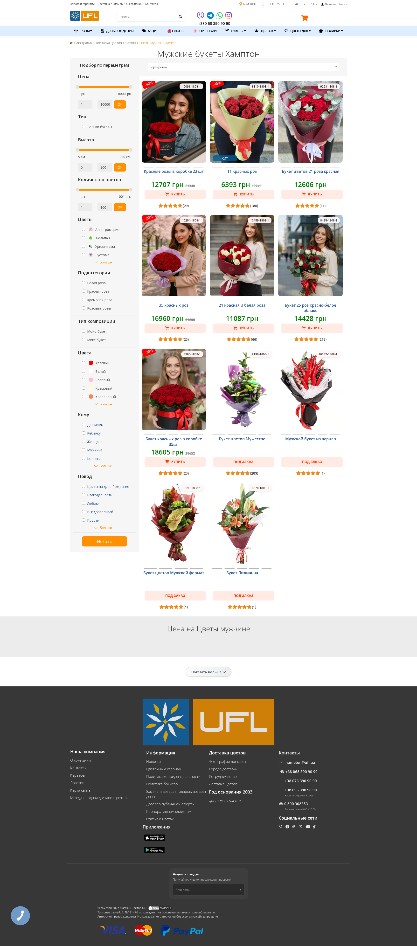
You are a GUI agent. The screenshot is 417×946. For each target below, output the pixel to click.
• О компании (133, 4)
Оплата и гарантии (82, 4)
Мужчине (94, 450)
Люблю (93, 503)
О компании (80, 760)
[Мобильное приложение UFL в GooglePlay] (155, 849)
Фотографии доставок (227, 761)
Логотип (77, 782)
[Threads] (294, 826)
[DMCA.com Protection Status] (160, 908)
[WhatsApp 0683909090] (219, 17)
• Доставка (103, 4)
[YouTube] (308, 826)
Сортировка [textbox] (158, 67)
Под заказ (243, 462)
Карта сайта (80, 790)
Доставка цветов (223, 783)
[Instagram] (228, 17)
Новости (153, 761)
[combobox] (243, 67)
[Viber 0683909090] (201, 17)
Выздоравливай (100, 512)
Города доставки (223, 768)
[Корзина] (306, 19)
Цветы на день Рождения (108, 486)
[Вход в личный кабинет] (322, 4)
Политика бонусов (162, 783)
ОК (120, 104)
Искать (104, 541)
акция (153, 30)
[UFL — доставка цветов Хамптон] (84, 15)
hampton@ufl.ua (300, 762)
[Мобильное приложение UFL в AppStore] (155, 837)
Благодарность (99, 495)
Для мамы (95, 424)
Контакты (78, 767)
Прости (93, 520)
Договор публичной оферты (170, 803)
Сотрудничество (223, 776)
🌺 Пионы (175, 30)
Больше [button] (106, 262)
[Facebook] (287, 826)
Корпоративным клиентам (168, 811)
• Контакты (150, 4)
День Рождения (119, 30)
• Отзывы (117, 4)
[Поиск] (180, 16)
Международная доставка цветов (98, 797)
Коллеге (94, 458)
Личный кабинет (336, 4)
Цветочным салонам (163, 768)
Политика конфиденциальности (173, 776)
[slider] (77, 87)
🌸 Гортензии (204, 30)
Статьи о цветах (160, 818)
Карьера (77, 775)
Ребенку (94, 433)
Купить (177, 194)
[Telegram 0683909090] (211, 17)
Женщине (94, 441)
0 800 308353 (296, 803)
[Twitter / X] (301, 826)
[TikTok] (315, 826)
